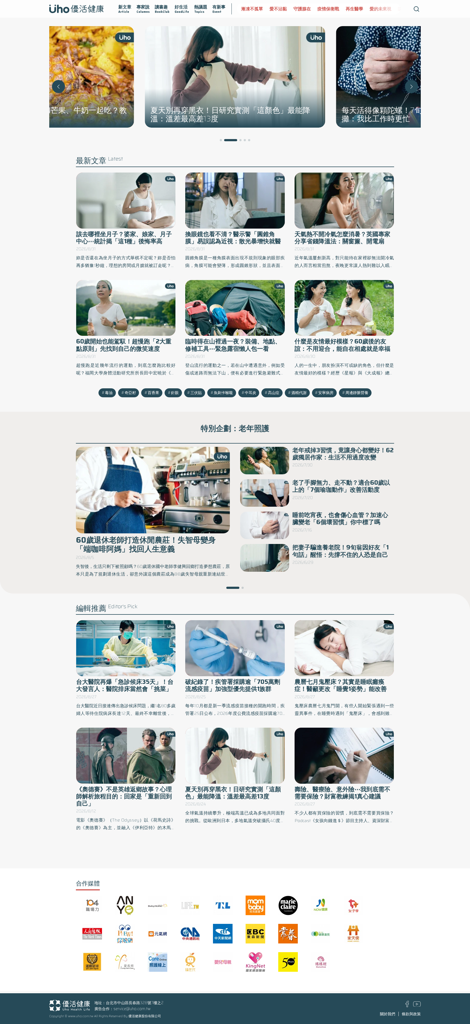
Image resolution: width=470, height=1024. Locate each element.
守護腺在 (302, 8)
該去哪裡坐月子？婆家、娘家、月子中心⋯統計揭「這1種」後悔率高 (124, 237)
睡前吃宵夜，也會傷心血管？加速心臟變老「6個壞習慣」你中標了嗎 (340, 518)
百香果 (153, 393)
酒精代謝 (299, 393)
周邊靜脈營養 (356, 393)
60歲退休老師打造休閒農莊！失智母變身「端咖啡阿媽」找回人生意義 (146, 544)
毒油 (109, 393)
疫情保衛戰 (328, 8)
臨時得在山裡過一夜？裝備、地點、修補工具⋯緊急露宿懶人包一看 (233, 345)
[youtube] (417, 1005)
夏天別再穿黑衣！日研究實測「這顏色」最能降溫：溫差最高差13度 (233, 793)
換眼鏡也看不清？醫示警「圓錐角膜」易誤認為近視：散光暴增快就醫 (233, 237)
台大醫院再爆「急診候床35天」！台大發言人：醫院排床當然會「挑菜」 (125, 685)
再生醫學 (354, 8)
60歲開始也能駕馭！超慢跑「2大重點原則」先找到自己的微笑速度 (123, 345)
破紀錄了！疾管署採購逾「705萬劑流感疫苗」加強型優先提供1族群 (232, 685)
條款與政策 (411, 1014)
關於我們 (387, 1014)
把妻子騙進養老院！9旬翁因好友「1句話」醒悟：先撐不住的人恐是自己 (340, 551)
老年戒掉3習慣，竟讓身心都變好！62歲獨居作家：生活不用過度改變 (343, 453)
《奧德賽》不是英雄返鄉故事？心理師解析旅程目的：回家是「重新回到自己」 (124, 796)
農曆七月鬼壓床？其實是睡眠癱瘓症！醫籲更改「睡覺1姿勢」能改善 (341, 685)
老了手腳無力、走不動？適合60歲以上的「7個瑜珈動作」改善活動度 (341, 486)
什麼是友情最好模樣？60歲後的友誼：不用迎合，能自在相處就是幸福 (342, 345)
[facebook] (407, 1006)
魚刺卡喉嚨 (223, 393)
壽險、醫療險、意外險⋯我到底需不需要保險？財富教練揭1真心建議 (342, 793)
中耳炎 (250, 393)
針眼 (175, 393)
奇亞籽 (130, 393)
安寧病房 (325, 393)
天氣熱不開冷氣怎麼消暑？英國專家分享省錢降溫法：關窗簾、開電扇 (342, 237)
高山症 (273, 393)
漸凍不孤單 (252, 8)
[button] (411, 86)
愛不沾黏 (278, 8)
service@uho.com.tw (132, 1009)
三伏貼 (196, 393)
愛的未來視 (380, 8)
